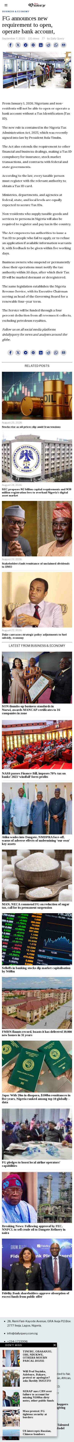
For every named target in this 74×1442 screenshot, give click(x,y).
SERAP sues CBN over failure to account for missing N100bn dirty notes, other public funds (38, 1396)
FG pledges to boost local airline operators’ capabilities (31, 1164)
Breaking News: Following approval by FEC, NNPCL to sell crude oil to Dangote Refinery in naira (33, 1230)
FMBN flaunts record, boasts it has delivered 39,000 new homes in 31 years (37, 1033)
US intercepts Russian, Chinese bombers (37, 1432)
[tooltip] (10, 45)
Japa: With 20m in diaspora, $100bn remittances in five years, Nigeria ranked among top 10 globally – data (36, 1099)
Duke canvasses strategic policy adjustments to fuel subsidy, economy (34, 636)
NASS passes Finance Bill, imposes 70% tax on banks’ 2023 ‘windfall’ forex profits (34, 775)
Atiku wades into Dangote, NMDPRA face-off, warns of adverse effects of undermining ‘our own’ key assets (36, 841)
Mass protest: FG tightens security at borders (35, 1414)
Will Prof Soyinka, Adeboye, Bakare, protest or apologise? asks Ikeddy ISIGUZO (37, 1376)
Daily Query (57, 38)
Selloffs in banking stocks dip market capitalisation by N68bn (36, 969)
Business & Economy (15, 11)
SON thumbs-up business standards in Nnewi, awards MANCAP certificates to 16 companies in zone (31, 710)
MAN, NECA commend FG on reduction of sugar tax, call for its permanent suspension (35, 906)
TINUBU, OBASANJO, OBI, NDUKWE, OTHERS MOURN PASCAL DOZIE (37, 1356)
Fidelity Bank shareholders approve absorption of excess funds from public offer (35, 1295)
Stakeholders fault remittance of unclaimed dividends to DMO (35, 565)
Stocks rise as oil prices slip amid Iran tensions (31, 426)
